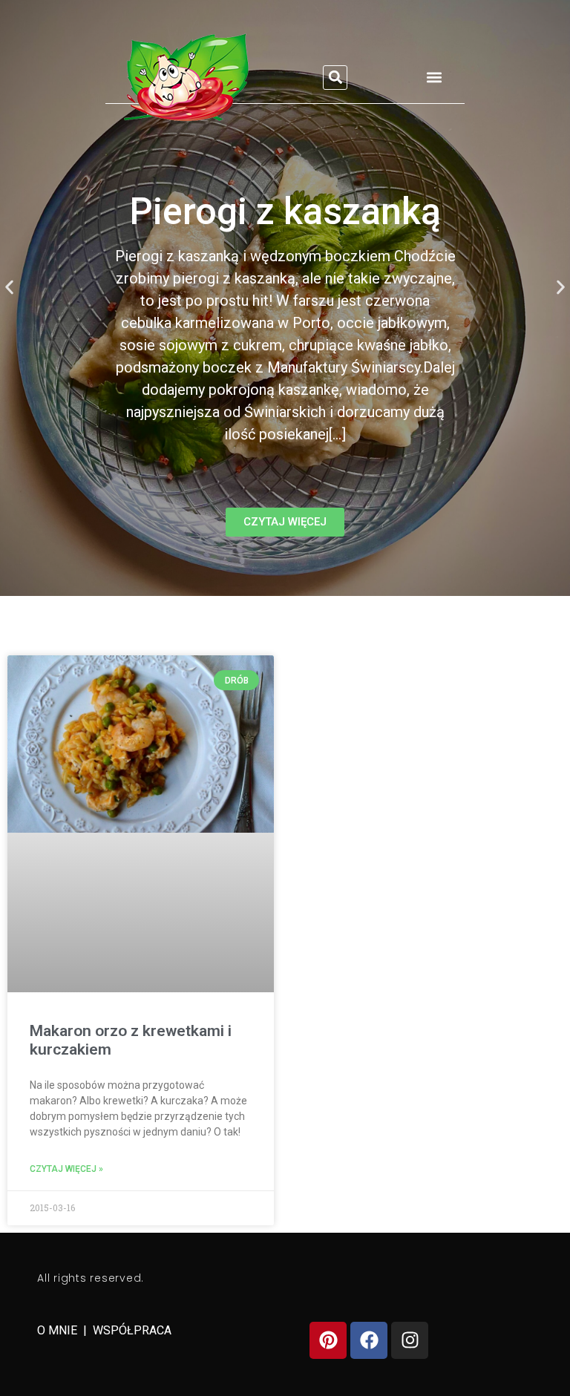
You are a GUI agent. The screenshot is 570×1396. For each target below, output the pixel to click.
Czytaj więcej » (66, 1169)
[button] (335, 77)
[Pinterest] (328, 1340)
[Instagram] (409, 1340)
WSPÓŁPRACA (132, 1330)
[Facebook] (368, 1340)
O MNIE (58, 1330)
